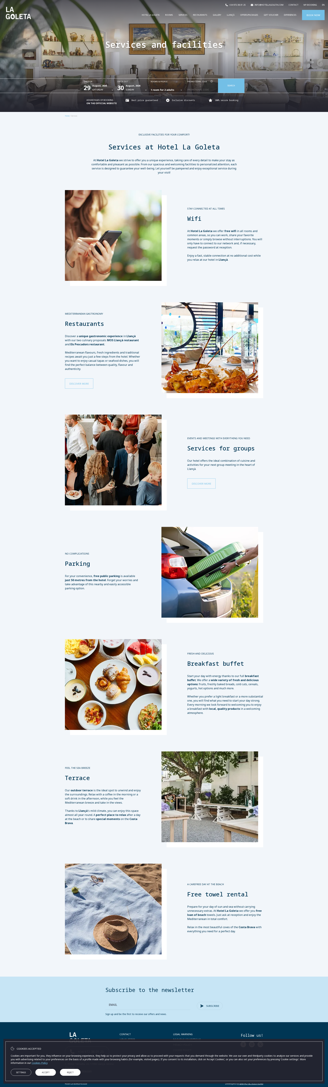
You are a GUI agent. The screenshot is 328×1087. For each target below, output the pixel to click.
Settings (21, 1072)
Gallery (217, 14)
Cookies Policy (40, 1062)
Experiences (290, 14)
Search (231, 85)
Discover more (79, 383)
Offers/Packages (249, 14)
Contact (293, 4)
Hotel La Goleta (151, 14)
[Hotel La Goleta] (18, 21)
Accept (46, 1072)
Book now (313, 15)
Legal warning (183, 1034)
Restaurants (200, 14)
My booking (310, 4)
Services (183, 14)
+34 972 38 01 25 (237, 4)
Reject (70, 1072)
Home (67, 116)
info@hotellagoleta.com (269, 4)
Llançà (231, 14)
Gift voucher (271, 14)
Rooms (169, 14)
